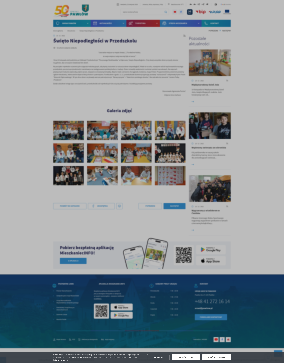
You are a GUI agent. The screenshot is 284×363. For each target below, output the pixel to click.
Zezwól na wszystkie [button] (216, 357)
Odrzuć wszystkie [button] (186, 357)
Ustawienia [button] (158, 357)
